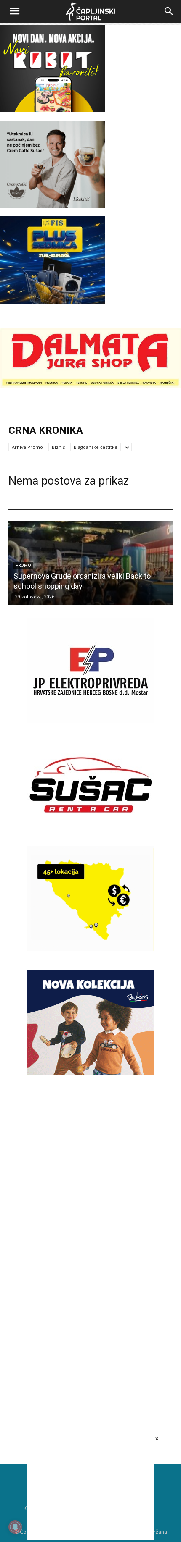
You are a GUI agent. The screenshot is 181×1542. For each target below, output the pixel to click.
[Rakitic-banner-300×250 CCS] (52, 206)
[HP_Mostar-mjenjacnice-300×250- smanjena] (90, 949)
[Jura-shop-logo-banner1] (90, 385)
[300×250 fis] (52, 260)
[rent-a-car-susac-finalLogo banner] (90, 835)
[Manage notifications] (15, 1527)
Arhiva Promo (27, 447)
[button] (14, 11)
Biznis (58, 447)
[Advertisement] (90, 1226)
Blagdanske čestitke (95, 447)
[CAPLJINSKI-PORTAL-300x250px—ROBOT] (52, 109)
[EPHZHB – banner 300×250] (90, 721)
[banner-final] (90, 1073)
